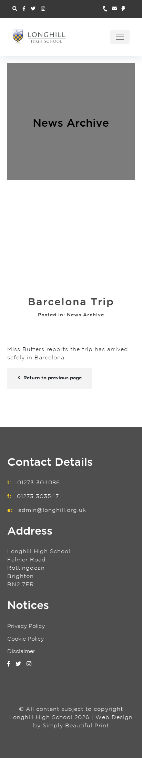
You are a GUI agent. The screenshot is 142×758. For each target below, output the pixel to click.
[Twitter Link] (33, 9)
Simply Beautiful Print (76, 725)
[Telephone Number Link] (107, 9)
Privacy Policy (26, 626)
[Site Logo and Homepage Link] (39, 36)
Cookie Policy (25, 639)
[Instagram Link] (43, 9)
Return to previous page (52, 378)
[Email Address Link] (116, 9)
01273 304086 (38, 482)
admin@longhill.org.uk (52, 510)
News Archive (71, 123)
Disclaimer (21, 651)
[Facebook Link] (24, 9)
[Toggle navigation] (120, 37)
